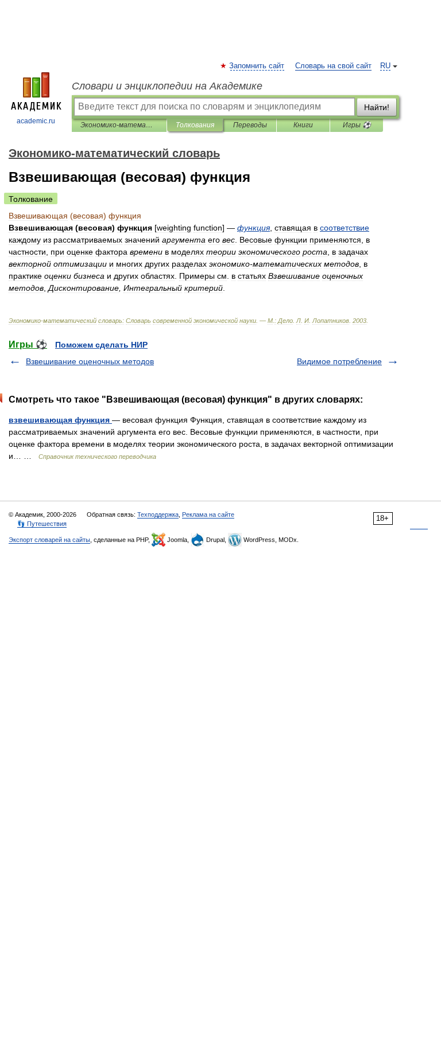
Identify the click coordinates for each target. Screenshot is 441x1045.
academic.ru (36, 121)
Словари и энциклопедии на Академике (167, 86)
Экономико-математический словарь (119, 125)
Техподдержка (158, 514)
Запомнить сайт (257, 66)
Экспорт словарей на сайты (49, 539)
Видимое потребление (339, 361)
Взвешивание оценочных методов (90, 361)
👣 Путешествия (42, 523)
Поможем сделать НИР (101, 344)
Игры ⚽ (357, 125)
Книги (303, 125)
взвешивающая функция (60, 419)
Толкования (195, 125)
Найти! (376, 107)
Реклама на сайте (208, 514)
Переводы (250, 125)
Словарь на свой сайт (333, 66)
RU (385, 66)
